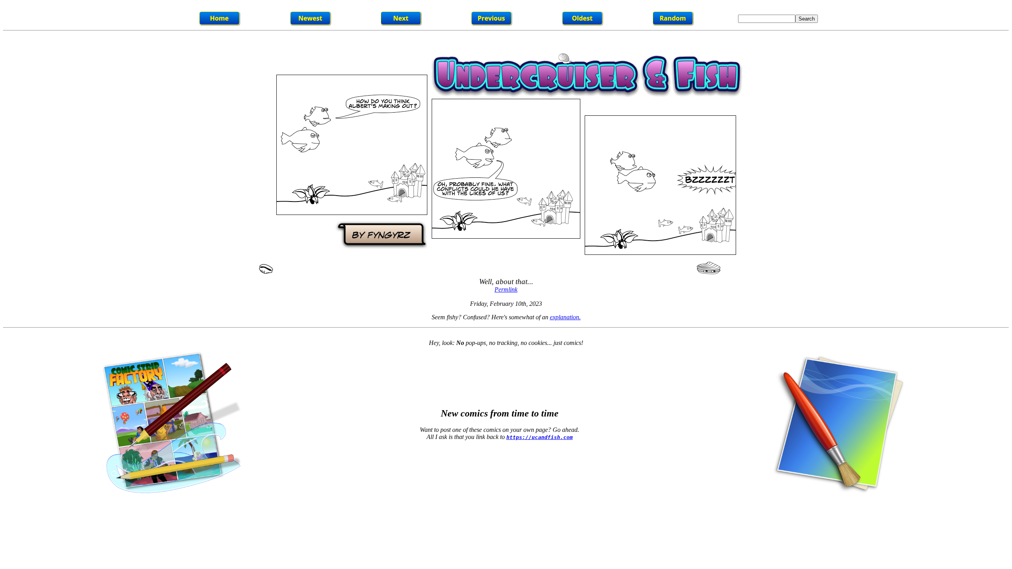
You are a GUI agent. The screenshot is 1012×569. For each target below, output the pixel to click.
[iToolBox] (836, 495)
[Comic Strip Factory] (169, 497)
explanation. (565, 317)
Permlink (506, 289)
